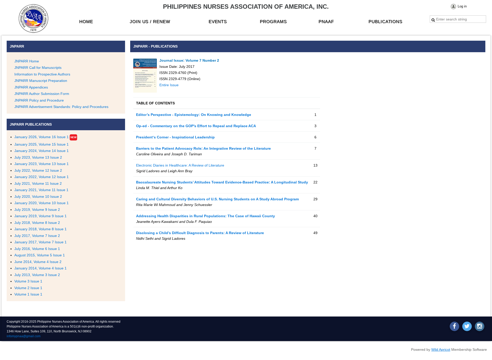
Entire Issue (169, 85)
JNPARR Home (26, 61)
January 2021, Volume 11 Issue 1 (41, 190)
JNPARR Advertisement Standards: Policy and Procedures (61, 107)
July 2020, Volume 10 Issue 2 (38, 196)
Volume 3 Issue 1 (28, 281)
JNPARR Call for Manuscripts (37, 68)
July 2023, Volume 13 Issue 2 (38, 157)
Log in (462, 6)
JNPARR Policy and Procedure (39, 100)
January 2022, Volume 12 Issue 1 (41, 177)
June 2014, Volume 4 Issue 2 (37, 262)
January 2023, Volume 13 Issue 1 (41, 164)
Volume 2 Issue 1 (28, 288)
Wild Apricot (440, 349)
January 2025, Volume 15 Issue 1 (41, 144)
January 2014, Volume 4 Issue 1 (40, 268)
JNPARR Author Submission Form (41, 94)
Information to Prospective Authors (42, 74)
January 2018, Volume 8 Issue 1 (40, 229)
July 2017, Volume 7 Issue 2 (37, 236)
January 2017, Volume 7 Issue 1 (40, 242)
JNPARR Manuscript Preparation (40, 81)
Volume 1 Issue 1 (28, 294)
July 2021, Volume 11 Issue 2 (38, 183)
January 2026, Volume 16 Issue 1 (41, 137)
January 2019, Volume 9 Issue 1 (40, 216)
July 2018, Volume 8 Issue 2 (37, 223)
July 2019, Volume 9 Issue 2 (37, 210)
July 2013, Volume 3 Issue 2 (37, 275)
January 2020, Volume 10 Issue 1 (41, 203)
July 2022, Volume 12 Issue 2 (38, 170)
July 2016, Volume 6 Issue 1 (37, 249)
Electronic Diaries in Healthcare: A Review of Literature (180, 165)
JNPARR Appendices (31, 87)
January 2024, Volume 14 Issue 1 (41, 151)
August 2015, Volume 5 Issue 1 (39, 255)
